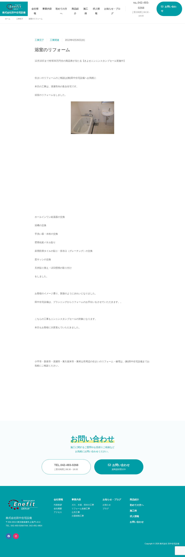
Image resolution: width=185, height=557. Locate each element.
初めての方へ (61, 9)
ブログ (106, 508)
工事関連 (54, 40)
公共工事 (76, 512)
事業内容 (47, 9)
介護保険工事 (78, 516)
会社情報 (35, 9)
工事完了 (39, 40)
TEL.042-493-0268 (66, 466)
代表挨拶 (58, 505)
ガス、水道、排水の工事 (83, 505)
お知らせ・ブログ (112, 9)
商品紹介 (75, 9)
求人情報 (96, 9)
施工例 (85, 9)
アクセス (58, 512)
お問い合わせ (121, 466)
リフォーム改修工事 (81, 508)
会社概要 (58, 508)
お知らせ (107, 505)
